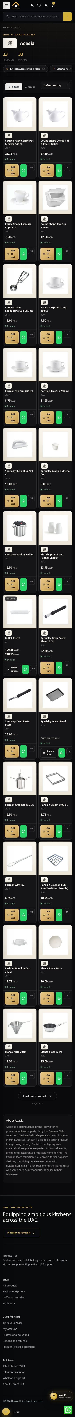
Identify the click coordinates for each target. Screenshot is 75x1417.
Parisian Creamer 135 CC (19, 804)
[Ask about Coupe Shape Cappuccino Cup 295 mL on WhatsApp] (23, 337)
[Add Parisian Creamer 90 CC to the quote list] (67, 828)
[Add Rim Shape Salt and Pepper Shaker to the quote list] (67, 581)
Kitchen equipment (14, 1291)
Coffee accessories (13, 1297)
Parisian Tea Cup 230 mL (55, 391)
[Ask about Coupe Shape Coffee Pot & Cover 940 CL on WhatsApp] (59, 170)
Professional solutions (16, 1334)
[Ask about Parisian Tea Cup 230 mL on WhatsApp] (59, 417)
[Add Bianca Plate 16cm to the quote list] (67, 995)
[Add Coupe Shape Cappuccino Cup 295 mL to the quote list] (31, 334)
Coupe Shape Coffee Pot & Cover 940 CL (55, 142)
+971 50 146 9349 (14, 1366)
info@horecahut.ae (14, 1371)
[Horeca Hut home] (19, 5)
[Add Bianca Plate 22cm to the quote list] (67, 1075)
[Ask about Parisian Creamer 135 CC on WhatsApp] (23, 831)
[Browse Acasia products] (8, 135)
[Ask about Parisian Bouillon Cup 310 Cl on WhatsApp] (23, 998)
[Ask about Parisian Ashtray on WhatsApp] (23, 915)
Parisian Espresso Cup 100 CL (53, 309)
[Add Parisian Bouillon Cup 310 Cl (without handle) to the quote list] (67, 912)
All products (10, 1285)
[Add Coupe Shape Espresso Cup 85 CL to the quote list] (31, 251)
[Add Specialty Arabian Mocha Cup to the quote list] (67, 498)
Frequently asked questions (19, 1346)
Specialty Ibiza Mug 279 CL (19, 472)
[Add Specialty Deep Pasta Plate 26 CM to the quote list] (67, 665)
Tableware (9, 1303)
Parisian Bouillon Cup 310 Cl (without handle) (54, 886)
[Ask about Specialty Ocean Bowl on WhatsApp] (61, 753)
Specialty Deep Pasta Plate (17, 723)
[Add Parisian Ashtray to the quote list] (31, 912)
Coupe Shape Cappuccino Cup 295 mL (19, 309)
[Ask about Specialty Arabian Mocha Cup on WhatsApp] (59, 501)
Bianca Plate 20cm (15, 1051)
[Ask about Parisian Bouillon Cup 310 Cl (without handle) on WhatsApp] (59, 915)
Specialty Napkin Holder (19, 554)
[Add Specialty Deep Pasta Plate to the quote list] (31, 748)
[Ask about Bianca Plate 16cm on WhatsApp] (59, 998)
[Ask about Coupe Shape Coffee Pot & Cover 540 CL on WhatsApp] (23, 170)
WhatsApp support (14, 1377)
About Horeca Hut (13, 1383)
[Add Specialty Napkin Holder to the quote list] (31, 581)
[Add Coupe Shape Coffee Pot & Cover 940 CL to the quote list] (67, 167)
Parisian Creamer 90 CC (54, 804)
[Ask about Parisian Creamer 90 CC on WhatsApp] (59, 831)
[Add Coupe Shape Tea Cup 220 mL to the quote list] (67, 251)
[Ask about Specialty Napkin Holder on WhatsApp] (23, 584)
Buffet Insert (12, 638)
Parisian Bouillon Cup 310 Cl (17, 970)
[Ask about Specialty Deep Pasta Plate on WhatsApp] (23, 751)
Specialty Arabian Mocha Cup (55, 472)
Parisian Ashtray (14, 884)
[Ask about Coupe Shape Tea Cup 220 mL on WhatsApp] (59, 254)
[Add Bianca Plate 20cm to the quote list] (31, 1075)
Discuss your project (19, 1232)
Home (6, 27)
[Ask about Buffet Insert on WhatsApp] (25, 669)
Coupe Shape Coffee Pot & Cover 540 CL (19, 142)
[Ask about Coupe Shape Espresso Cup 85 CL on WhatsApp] (23, 254)
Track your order (12, 1322)
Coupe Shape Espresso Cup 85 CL (18, 225)
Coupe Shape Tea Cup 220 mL (53, 225)
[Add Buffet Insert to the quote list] (33, 668)
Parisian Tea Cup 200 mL (19, 391)
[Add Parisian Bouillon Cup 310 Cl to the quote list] (31, 995)
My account (10, 1328)
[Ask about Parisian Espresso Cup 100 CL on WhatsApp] (59, 337)
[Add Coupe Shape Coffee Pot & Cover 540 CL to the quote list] (31, 167)
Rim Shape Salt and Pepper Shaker (52, 556)
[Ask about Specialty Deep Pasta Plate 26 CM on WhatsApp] (59, 668)
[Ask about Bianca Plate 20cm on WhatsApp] (23, 1078)
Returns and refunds (15, 1340)
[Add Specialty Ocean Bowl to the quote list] (69, 751)
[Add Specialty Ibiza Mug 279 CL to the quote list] (31, 498)
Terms (16, 1411)
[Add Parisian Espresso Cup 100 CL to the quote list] (67, 334)
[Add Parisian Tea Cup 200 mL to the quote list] (31, 414)
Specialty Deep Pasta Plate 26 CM (53, 639)
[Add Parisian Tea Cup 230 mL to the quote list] (67, 414)
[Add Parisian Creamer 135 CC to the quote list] (31, 828)
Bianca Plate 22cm (51, 1051)
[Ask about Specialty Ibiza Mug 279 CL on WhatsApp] (23, 501)
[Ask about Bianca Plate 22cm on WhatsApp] (59, 1078)
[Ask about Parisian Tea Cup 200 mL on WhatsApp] (23, 417)
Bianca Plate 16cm (51, 968)
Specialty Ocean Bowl (53, 721)
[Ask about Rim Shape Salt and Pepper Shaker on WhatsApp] (59, 584)
